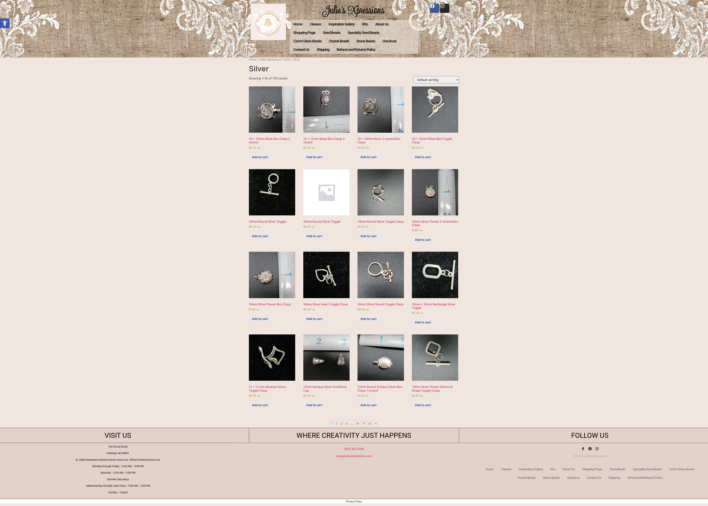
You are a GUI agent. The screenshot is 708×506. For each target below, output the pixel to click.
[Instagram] (597, 448)
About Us (381, 24)
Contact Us (301, 49)
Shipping (323, 49)
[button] (5, 23)
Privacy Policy (354, 501)
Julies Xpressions (270, 59)
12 (369, 423)
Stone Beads (365, 41)
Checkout (389, 41)
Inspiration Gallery (342, 24)
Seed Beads (331, 32)
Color (287, 59)
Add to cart (260, 157)
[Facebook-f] (583, 448)
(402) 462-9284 (354, 449)
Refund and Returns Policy (356, 49)
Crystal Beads (339, 41)
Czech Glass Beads (307, 41)
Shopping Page (304, 32)
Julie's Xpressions (354, 10)
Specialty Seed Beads (363, 32)
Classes (315, 24)
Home (297, 24)
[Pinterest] (590, 448)
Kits (365, 24)
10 (357, 423)
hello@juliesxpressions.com (354, 456)
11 (363, 423)
